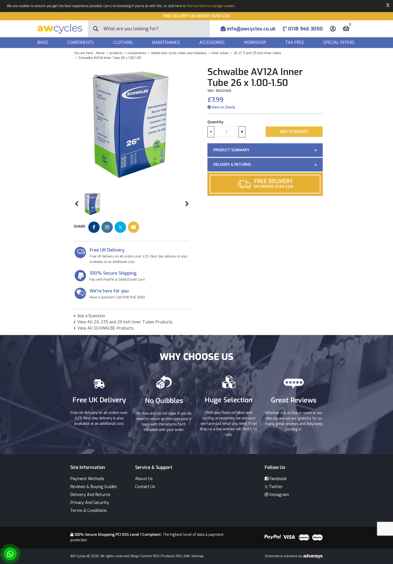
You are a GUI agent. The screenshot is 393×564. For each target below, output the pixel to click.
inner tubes (220, 53)
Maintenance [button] (166, 42)
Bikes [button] (43, 42)
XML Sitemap (194, 556)
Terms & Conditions (88, 510)
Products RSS (171, 556)
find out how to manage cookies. (211, 6)
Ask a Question (91, 316)
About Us (144, 478)
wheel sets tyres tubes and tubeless (179, 53)
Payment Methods (87, 478)
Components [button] (81, 42)
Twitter (275, 486)
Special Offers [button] (339, 42)
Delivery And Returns (90, 494)
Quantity (215, 122)
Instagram (278, 494)
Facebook (277, 478)
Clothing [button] (123, 42)
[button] (76, 204)
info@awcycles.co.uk (251, 29)
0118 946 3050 (305, 29)
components (137, 53)
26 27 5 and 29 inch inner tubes (257, 53)
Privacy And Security (89, 502)
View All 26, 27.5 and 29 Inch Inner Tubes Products (124, 322)
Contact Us (145, 486)
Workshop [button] (255, 42)
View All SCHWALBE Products (105, 328)
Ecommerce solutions (282, 556)
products (116, 53)
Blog (134, 556)
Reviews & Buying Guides (93, 486)
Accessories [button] (212, 42)
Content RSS (149, 556)
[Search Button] (96, 29)
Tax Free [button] (295, 42)
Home (100, 53)
